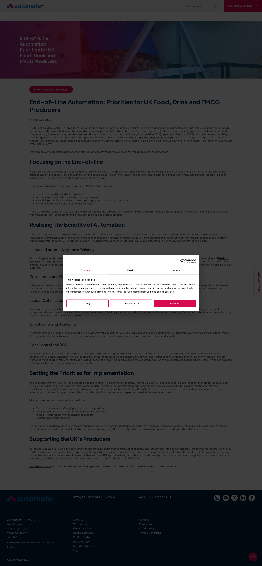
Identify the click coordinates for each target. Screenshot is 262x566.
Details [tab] (131, 270)
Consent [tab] (85, 270)
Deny (87, 303)
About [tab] (176, 270)
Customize (129, 303)
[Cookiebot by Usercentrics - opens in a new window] (182, 261)
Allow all (174, 303)
